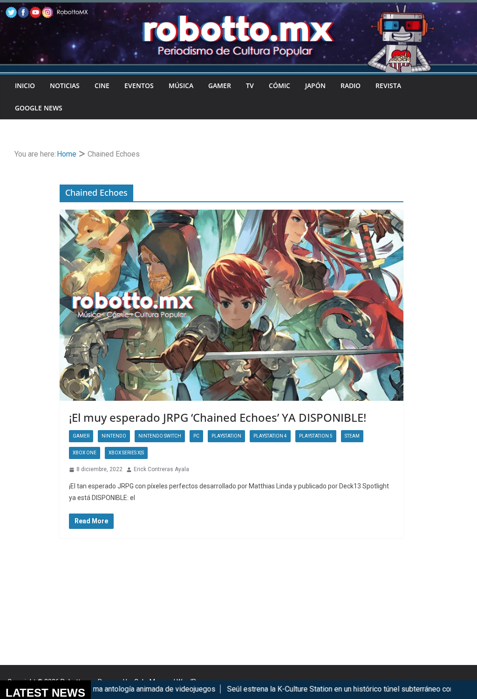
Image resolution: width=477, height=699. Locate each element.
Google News (38, 107)
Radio (351, 85)
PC (196, 436)
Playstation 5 (316, 436)
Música (181, 85)
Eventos (139, 85)
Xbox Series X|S (126, 452)
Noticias (65, 85)
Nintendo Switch (159, 436)
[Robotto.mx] (238, 6)
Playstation (226, 436)
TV (250, 85)
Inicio (25, 85)
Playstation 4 (270, 436)
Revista (388, 85)
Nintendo (114, 436)
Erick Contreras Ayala (161, 469)
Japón (315, 85)
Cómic (279, 85)
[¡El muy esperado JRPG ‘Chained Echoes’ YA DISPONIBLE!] (231, 305)
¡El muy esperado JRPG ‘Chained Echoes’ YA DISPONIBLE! (217, 417)
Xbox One (84, 452)
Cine (102, 85)
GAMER (219, 85)
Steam (352, 436)
